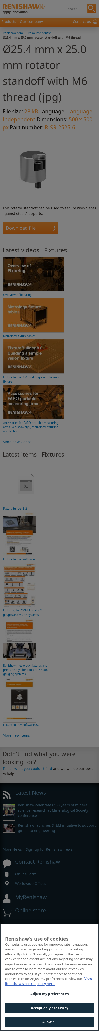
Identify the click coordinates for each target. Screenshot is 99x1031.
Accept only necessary (49, 1008)
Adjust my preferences (49, 994)
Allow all (49, 1022)
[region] (49, 977)
